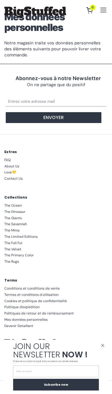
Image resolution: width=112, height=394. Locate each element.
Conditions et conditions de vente (32, 288)
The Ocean (13, 205)
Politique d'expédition (22, 307)
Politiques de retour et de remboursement (39, 313)
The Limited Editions (21, 236)
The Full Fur (13, 243)
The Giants (13, 218)
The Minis (12, 230)
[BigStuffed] (35, 12)
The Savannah (15, 224)
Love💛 (10, 172)
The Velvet (12, 249)
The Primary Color (19, 255)
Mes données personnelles (26, 319)
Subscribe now (56, 384)
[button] (90, 10)
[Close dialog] (103, 345)
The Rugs (11, 261)
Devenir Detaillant (18, 326)
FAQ (7, 160)
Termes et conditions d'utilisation (31, 294)
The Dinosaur (15, 211)
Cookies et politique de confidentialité (35, 301)
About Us (11, 166)
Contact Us (13, 178)
